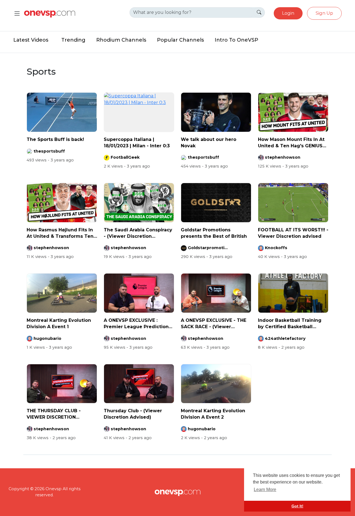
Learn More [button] (265, 489)
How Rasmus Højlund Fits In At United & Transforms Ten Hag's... (60, 233)
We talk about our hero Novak (208, 142)
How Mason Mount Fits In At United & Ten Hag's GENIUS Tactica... (291, 143)
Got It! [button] (297, 506)
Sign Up (324, 13)
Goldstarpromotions (208, 247)
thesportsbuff (49, 151)
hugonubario (47, 338)
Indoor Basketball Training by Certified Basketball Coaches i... (289, 324)
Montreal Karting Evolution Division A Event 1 (59, 323)
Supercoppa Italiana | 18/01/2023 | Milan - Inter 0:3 (137, 142)
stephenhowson (282, 157)
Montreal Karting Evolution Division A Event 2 (213, 413)
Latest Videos (30, 40)
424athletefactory (285, 338)
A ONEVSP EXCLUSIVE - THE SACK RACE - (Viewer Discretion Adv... (213, 324)
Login (288, 13)
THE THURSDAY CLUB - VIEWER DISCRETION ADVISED (54, 414)
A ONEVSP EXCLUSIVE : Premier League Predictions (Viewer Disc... (137, 324)
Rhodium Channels (121, 40)
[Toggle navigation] (17, 13)
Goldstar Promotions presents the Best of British (214, 233)
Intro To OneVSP (236, 40)
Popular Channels (180, 40)
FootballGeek (125, 157)
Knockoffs (276, 247)
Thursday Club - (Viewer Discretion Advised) (133, 413)
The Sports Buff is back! (55, 139)
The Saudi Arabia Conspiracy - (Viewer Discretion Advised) (138, 233)
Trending (73, 40)
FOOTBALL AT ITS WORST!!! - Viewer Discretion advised (293, 233)
